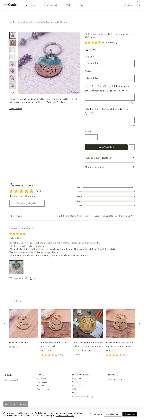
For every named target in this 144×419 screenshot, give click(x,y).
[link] (101, 42)
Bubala (8, 375)
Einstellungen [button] (96, 414)
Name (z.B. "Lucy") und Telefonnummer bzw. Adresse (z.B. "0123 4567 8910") (107, 88)
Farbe (89, 71)
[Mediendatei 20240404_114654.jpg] (16, 267)
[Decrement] (87, 137)
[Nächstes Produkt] (139, 323)
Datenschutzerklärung (65, 415)
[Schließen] (140, 414)
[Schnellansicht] (23, 323)
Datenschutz (77, 385)
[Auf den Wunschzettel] (132, 147)
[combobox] (110, 63)
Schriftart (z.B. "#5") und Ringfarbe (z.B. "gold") (107, 111)
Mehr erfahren (15, 108)
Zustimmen (130, 414)
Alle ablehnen (112, 414)
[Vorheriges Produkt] (4, 323)
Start (11, 22)
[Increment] (95, 137)
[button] (30, 4)
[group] (72, 333)
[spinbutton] (91, 137)
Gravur (89, 56)
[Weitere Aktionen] (133, 228)
